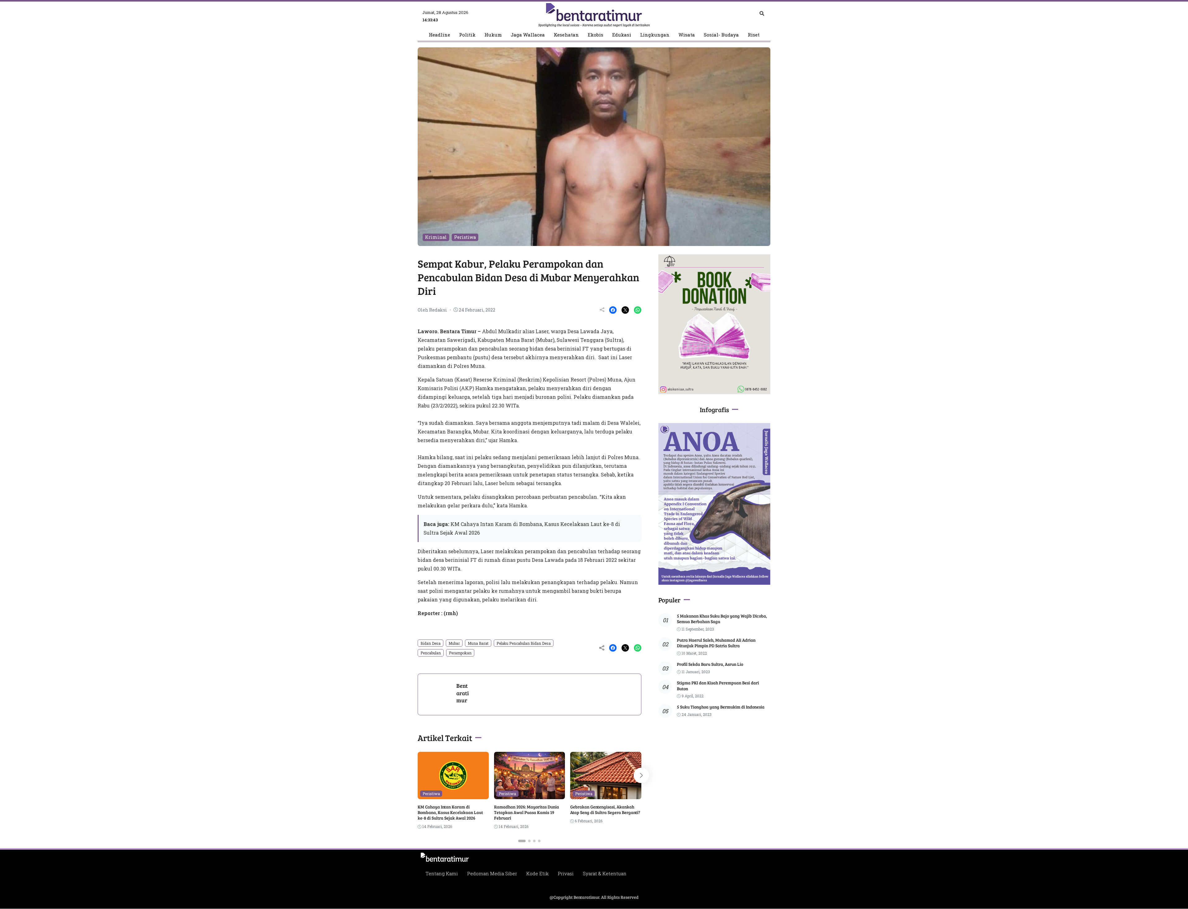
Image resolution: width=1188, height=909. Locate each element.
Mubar (454, 643)
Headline (439, 34)
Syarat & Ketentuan (604, 873)
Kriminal (436, 237)
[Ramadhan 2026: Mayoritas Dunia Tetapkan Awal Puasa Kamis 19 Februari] (529, 794)
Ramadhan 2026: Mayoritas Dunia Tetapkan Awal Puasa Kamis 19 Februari (526, 812)
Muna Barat (478, 643)
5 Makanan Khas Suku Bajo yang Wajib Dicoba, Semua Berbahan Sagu (722, 618)
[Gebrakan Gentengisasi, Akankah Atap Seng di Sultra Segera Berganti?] (605, 794)
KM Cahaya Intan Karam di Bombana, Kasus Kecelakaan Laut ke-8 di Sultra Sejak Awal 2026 (450, 812)
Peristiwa (465, 237)
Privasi (566, 873)
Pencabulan (430, 652)
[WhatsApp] (637, 310)
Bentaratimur (462, 693)
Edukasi (621, 34)
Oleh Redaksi (432, 310)
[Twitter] (625, 310)
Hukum (493, 34)
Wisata (686, 34)
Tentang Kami (441, 873)
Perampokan (460, 652)
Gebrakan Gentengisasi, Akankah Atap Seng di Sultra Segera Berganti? (605, 809)
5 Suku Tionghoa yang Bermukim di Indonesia (720, 707)
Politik (467, 34)
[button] (522, 841)
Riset (754, 34)
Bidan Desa (430, 643)
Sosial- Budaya (721, 34)
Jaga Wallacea (528, 34)
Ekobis (595, 34)
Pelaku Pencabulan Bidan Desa (524, 643)
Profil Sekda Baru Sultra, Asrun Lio (710, 664)
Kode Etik (537, 873)
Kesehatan (566, 34)
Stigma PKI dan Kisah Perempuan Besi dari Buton (718, 685)
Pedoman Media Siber (492, 873)
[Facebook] (613, 310)
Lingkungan (654, 34)
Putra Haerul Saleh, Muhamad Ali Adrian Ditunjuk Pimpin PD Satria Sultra (716, 642)
